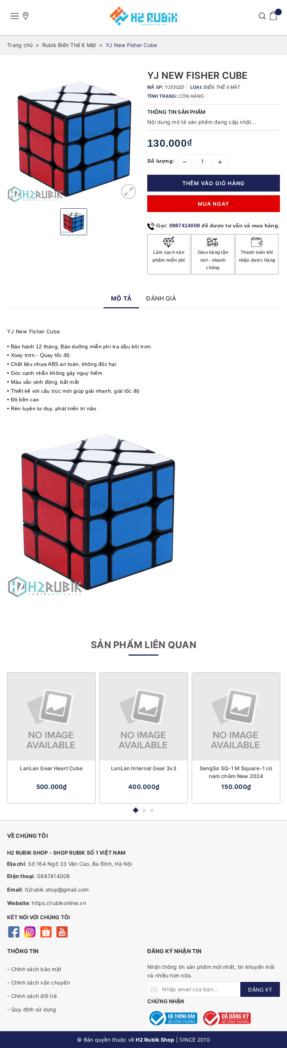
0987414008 (184, 225)
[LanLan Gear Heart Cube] (51, 717)
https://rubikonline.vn (59, 903)
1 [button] (135, 810)
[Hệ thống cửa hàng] (25, 16)
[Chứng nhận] (172, 1018)
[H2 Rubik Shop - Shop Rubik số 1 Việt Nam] (143, 16)
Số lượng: (161, 161)
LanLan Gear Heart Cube (51, 768)
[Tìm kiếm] (262, 16)
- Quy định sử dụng (31, 1009)
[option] (73, 136)
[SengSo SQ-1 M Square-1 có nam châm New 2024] (236, 717)
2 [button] (144, 810)
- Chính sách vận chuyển (38, 982)
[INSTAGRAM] (29, 931)
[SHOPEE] (45, 931)
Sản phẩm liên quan (143, 644)
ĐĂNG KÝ (260, 989)
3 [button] (151, 810)
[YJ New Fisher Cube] (128, 191)
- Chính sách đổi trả (32, 996)
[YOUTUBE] (61, 931)
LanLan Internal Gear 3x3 (143, 768)
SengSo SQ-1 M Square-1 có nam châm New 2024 (236, 772)
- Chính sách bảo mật (34, 969)
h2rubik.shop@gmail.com (57, 889)
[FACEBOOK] (13, 931)
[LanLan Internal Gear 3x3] (144, 717)
